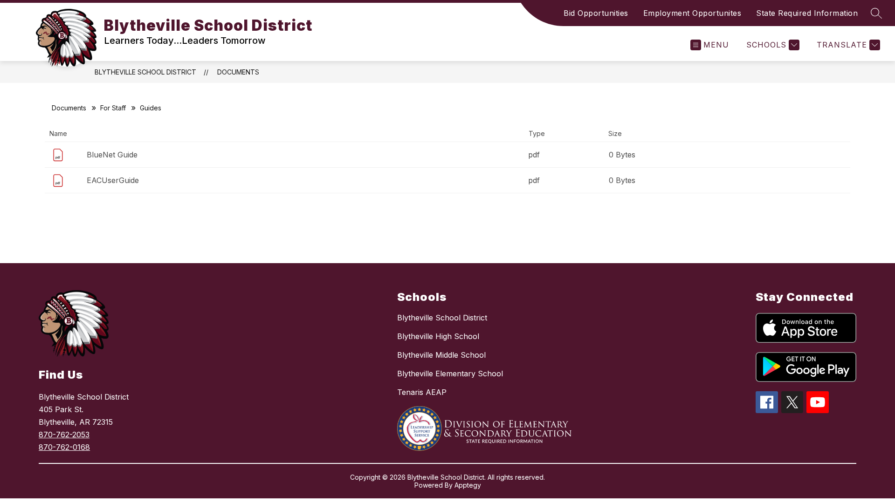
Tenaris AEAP (422, 392)
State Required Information (807, 13)
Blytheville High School (438, 336)
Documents (238, 72)
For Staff (113, 108)
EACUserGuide (113, 180)
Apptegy (467, 485)
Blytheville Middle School (441, 355)
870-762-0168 (64, 447)
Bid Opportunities (596, 13)
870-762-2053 (64, 434)
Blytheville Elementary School (450, 373)
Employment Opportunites (692, 13)
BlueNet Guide (112, 154)
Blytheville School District (145, 72)
